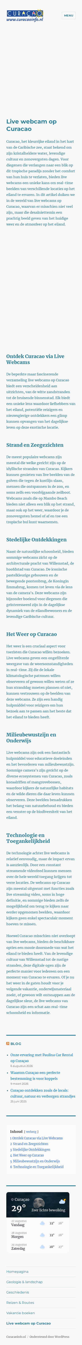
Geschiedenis (17, 1292)
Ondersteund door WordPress (49, 1337)
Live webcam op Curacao (28, 1323)
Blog (16, 1044)
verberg (31, 1131)
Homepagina (17, 1272)
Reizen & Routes (20, 1303)
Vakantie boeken (20, 1313)
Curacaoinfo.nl (16, 1337)
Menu (68, 15)
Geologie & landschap (24, 1282)
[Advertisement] (41, 74)
